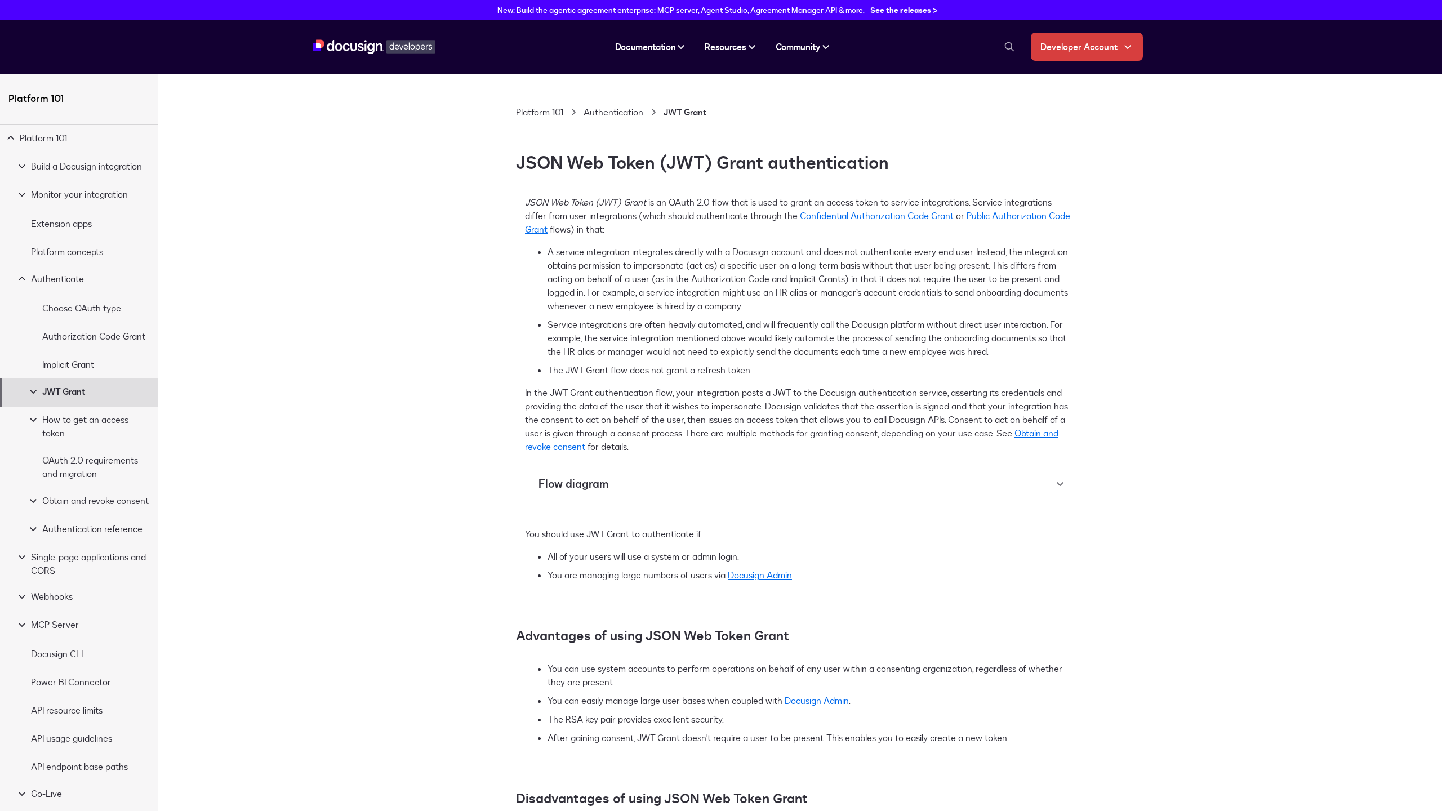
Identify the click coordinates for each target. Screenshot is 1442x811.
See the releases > (904, 10)
